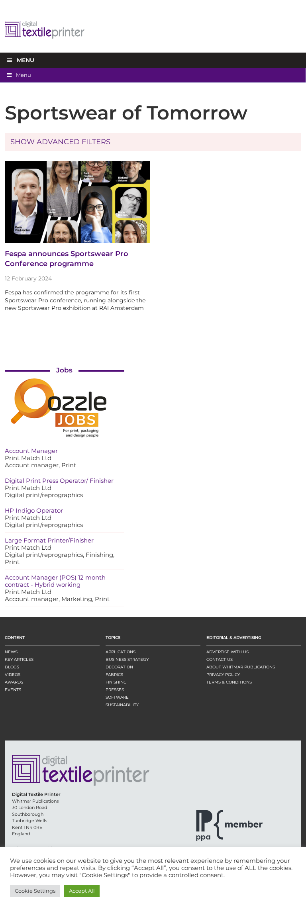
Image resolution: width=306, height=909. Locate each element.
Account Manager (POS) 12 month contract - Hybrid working (55, 581)
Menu (25, 60)
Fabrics (114, 674)
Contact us (219, 659)
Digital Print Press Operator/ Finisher (59, 480)
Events (13, 689)
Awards (14, 682)
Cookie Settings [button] (35, 890)
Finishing (116, 682)
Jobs (64, 370)
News (11, 651)
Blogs (12, 667)
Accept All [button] (82, 890)
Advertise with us (227, 651)
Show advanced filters (60, 141)
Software (117, 697)
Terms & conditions (229, 682)
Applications (120, 651)
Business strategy (127, 659)
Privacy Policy (223, 674)
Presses (115, 689)
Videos (12, 674)
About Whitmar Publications (240, 667)
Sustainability (122, 704)
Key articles (19, 659)
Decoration (119, 667)
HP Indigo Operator (34, 510)
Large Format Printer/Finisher (49, 540)
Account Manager (31, 450)
